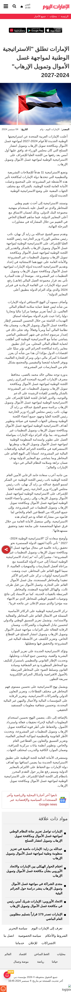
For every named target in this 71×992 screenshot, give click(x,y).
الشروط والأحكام (56, 935)
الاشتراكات (48, 943)
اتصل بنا (9, 935)
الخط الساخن (41, 954)
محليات (61, 954)
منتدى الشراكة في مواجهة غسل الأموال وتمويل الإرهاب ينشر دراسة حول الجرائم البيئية (36, 888)
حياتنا (55, 961)
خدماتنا (20, 943)
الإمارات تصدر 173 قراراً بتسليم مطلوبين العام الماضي (36, 917)
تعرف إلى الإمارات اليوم (47, 928)
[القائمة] (14, 6)
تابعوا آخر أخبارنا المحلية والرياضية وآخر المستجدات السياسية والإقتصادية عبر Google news (32, 799)
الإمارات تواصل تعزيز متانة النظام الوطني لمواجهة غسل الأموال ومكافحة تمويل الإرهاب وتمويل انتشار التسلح (35, 836)
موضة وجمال (21, 961)
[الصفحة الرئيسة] (56, 5)
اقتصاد (22, 954)
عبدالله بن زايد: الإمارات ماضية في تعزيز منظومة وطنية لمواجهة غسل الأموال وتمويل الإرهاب (34, 853)
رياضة (40, 961)
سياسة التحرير (18, 928)
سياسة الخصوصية (29, 935)
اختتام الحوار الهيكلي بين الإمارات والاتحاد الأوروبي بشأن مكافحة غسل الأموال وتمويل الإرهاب (34, 871)
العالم (8, 954)
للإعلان (32, 943)
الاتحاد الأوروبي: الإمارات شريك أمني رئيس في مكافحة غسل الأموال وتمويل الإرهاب (34, 904)
